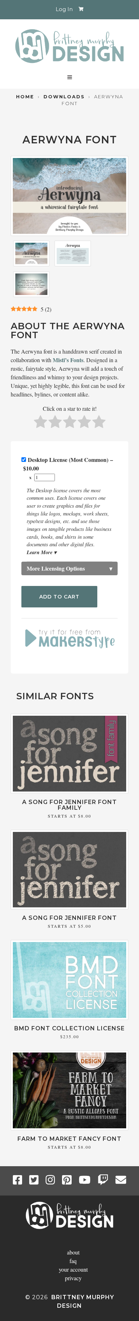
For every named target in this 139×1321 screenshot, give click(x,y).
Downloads (64, 96)
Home (25, 96)
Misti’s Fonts (68, 360)
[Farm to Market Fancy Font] (69, 1128)
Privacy (73, 1278)
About (73, 1252)
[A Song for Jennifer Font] (69, 907)
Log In (64, 9)
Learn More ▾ (41, 552)
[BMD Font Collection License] (69, 1017)
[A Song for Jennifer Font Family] (69, 791)
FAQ (73, 1261)
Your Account (73, 1269)
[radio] (40, 422)
